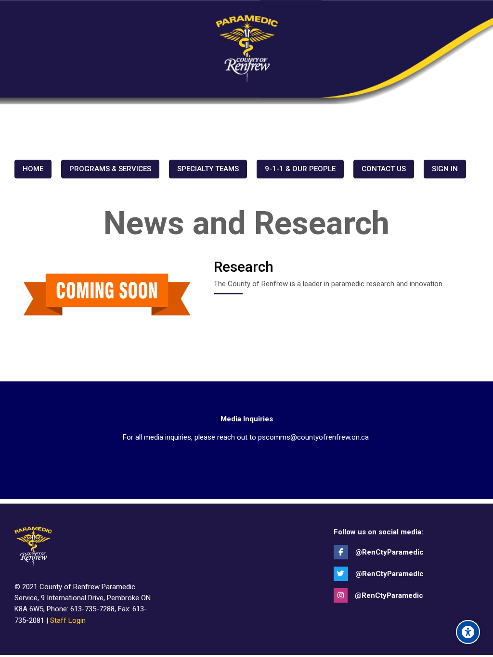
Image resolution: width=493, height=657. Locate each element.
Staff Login (68, 620)
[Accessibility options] (468, 632)
